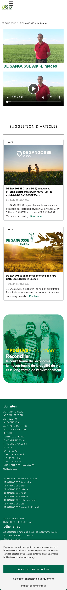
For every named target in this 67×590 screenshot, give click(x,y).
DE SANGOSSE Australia (17, 482)
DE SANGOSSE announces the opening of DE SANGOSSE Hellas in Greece (31, 277)
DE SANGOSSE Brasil (15, 485)
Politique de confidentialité (33, 586)
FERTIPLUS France (13, 436)
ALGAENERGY (11, 422)
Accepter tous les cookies (33, 569)
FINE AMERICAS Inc (14, 440)
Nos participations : (14, 518)
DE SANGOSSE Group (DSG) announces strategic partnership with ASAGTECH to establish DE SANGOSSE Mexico (29, 192)
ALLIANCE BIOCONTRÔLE (18, 535)
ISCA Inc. (8, 447)
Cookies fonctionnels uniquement (33, 578)
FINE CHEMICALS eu (15, 443)
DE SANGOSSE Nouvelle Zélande (21, 507)
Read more (36, 216)
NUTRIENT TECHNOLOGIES (19, 465)
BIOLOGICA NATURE (15, 429)
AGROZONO (10, 419)
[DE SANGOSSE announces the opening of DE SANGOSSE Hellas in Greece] (33, 251)
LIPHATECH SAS (12, 461)
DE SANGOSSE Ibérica (15, 489)
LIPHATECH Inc (12, 458)
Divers (9, 142)
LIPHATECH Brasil (13, 454)
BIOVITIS (8, 433)
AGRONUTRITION (13, 415)
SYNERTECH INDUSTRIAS (17, 522)
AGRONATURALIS (13, 411)
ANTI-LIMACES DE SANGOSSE (20, 478)
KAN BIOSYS (10, 451)
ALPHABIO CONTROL (15, 426)
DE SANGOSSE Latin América (19, 500)
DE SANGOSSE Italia (14, 493)
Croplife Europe (12, 539)
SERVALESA (10, 469)
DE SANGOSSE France (15, 496)
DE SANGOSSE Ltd (14, 503)
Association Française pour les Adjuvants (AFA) (30, 532)
